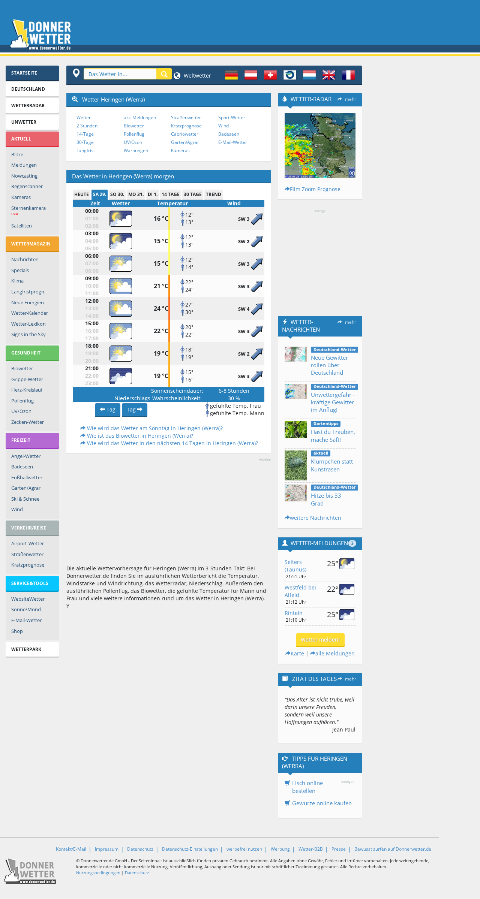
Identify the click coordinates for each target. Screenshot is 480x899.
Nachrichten (25, 259)
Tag (110, 409)
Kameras (21, 197)
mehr (350, 99)
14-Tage (85, 134)
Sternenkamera (28, 210)
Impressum (106, 849)
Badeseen (22, 466)
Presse (339, 849)
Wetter (83, 117)
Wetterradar (28, 105)
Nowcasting (24, 175)
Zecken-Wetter (27, 422)
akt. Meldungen (140, 117)
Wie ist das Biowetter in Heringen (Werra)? (139, 435)
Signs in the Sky (28, 334)
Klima (17, 280)
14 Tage (171, 194)
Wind (17, 509)
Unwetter (23, 122)
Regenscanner (27, 186)
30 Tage (193, 194)
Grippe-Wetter (27, 379)
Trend (213, 194)
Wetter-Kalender (29, 313)
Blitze (17, 154)
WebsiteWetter (28, 598)
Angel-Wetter (25, 456)
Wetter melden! (320, 639)
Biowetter (22, 368)
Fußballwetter (26, 477)
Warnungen (136, 150)
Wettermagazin (31, 244)
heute (81, 194)
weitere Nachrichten (315, 517)
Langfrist (85, 150)
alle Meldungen (335, 653)
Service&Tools (29, 583)
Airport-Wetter (27, 543)
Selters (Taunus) (295, 565)
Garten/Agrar (25, 488)
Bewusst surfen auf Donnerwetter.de (392, 849)
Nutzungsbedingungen (98, 872)
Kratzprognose (27, 564)
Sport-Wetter (231, 117)
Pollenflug (22, 400)
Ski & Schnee (25, 498)
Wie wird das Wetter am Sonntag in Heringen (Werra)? (154, 428)
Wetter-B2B (310, 849)
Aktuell (21, 139)
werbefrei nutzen (244, 849)
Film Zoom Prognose (315, 189)
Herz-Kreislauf (26, 389)
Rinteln (294, 612)
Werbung (280, 849)
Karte (297, 653)
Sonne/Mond (26, 609)
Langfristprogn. (28, 291)
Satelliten (21, 225)
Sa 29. (99, 194)
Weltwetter (196, 75)
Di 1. (153, 194)
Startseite (24, 73)
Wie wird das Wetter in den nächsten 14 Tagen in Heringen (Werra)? (172, 443)
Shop (17, 631)
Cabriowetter (184, 134)
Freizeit (20, 440)
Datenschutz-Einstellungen (190, 849)
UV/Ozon (21, 411)
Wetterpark (26, 649)
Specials (20, 270)
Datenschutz (140, 849)
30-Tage (85, 142)
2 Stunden (87, 126)
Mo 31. (136, 194)
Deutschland (28, 89)
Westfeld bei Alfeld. (300, 591)
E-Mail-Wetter (26, 620)
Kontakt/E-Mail (71, 849)
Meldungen (24, 165)
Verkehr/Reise (28, 528)
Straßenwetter (27, 554)
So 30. (117, 194)
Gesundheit (25, 353)
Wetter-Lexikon (28, 323)
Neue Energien (27, 302)
